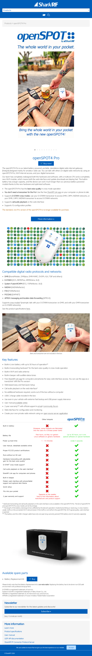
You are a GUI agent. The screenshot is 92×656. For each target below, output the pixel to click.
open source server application (56, 413)
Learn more (9, 628)
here (28, 308)
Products (7, 23)
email (40, 406)
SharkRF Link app (54, 192)
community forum (50, 406)
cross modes (15, 302)
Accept (71, 647)
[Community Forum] (48, 15)
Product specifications (13, 631)
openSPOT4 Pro (19, 23)
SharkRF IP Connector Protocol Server (19, 642)
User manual (9, 635)
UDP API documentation (14, 638)
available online (21, 403)
